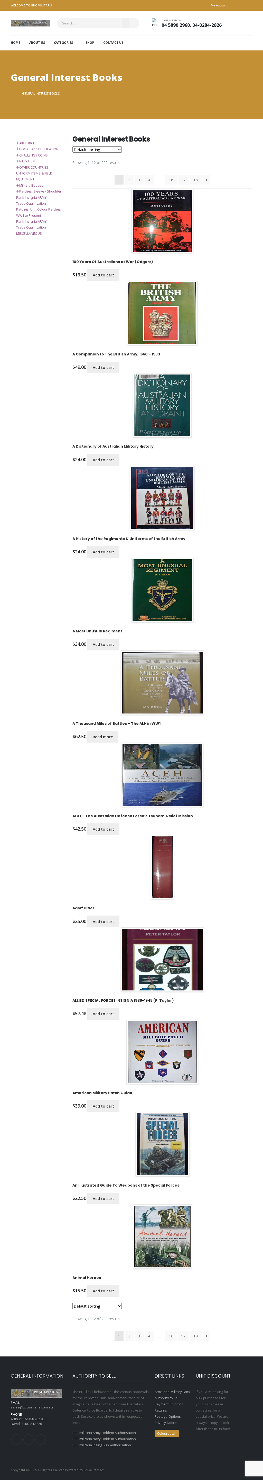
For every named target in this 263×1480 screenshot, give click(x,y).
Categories (63, 42)
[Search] (134, 23)
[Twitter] (28, 1439)
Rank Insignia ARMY (31, 197)
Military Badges (31, 185)
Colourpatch (166, 1433)
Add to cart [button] (103, 274)
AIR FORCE (27, 143)
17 (183, 179)
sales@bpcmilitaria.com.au (32, 1407)
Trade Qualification (31, 203)
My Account (219, 5)
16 (171, 179)
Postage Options (168, 1416)
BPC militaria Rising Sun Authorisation (101, 1445)
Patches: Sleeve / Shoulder (40, 191)
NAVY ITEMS (28, 161)
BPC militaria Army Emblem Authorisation (104, 1432)
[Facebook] (16, 1439)
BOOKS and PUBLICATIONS (40, 149)
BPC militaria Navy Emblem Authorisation (104, 1439)
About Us (37, 42)
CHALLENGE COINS (33, 155)
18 (195, 179)
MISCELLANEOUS (29, 233)
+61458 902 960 (34, 1419)
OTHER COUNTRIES (33, 167)
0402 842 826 (32, 1423)
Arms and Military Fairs (172, 1391)
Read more (103, 736)
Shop (90, 42)
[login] (236, 23)
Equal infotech (94, 1470)
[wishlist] (248, 23)
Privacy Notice (166, 1422)
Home (15, 42)
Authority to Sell (167, 1398)
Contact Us (113, 42)
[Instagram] (40, 1439)
